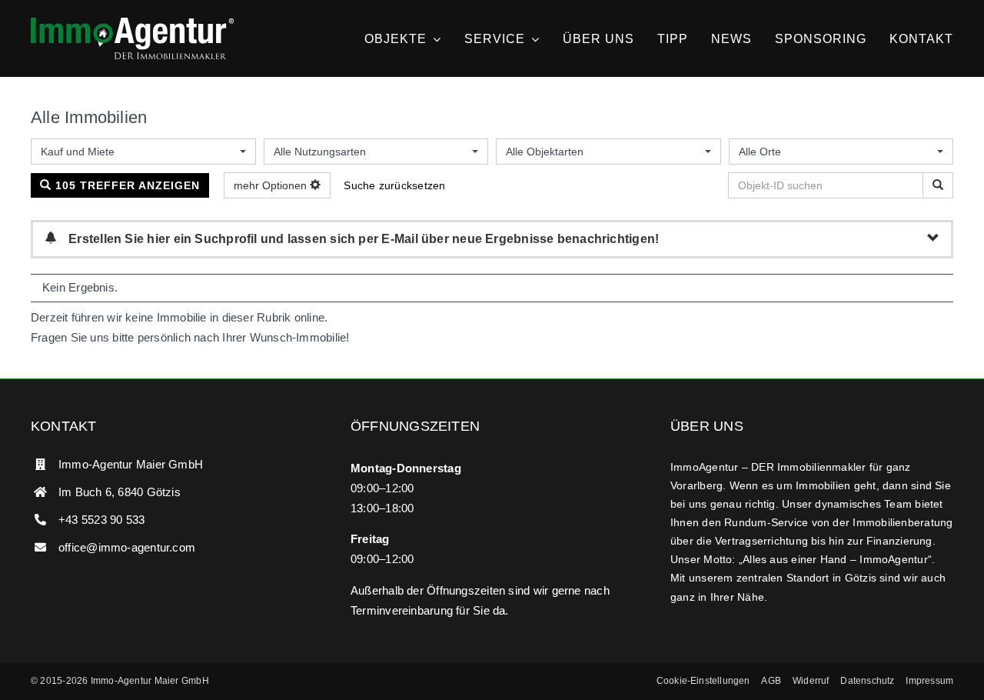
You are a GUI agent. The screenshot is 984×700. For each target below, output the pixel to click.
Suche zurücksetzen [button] (394, 185)
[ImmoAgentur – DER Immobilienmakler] (132, 23)
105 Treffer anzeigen (126, 185)
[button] (703, 681)
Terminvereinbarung (402, 610)
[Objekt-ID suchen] (937, 185)
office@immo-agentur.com (126, 547)
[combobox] (143, 151)
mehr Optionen (272, 185)
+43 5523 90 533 (101, 519)
